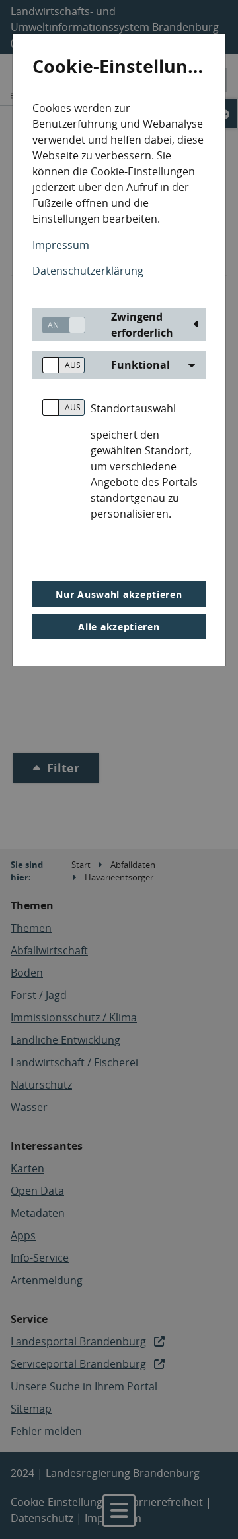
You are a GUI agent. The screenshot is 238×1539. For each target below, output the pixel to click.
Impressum (60, 245)
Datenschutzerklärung (87, 270)
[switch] (58, 325)
